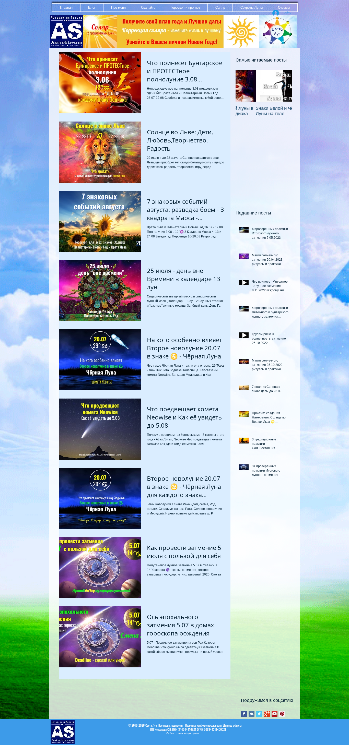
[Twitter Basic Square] (259, 714)
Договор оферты (232, 725)
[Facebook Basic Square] (244, 714)
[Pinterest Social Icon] (282, 714)
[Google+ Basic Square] (267, 714)
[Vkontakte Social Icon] (251, 714)
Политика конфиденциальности (203, 725)
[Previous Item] (243, 86)
